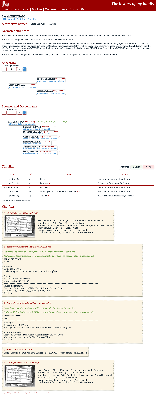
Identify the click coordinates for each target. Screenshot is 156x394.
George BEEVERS (46, 122)
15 (48, 195)
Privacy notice (40, 393)
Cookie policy (50, 393)
